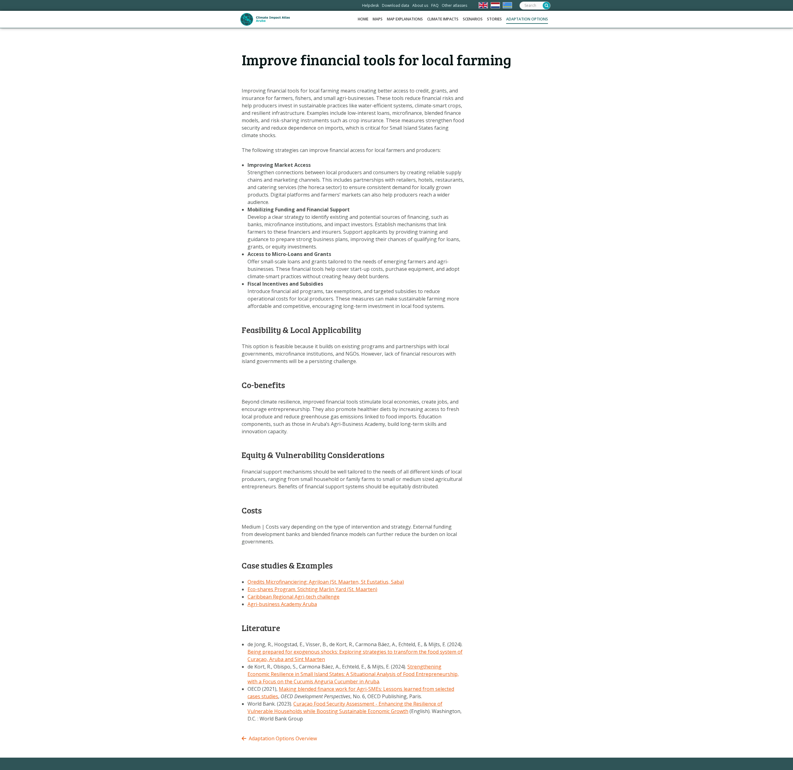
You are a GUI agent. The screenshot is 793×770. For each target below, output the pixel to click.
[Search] (546, 5)
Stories (494, 19)
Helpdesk (370, 5)
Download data (395, 5)
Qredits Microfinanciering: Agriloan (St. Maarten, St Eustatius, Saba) (326, 581)
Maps (378, 19)
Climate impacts (442, 19)
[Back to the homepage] (265, 19)
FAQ (435, 5)
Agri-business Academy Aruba (282, 604)
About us (420, 5)
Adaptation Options (527, 19)
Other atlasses (454, 5)
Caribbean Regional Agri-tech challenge (294, 596)
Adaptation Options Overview (283, 738)
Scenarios (473, 19)
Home (363, 19)
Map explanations (405, 19)
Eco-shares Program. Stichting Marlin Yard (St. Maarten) (312, 589)
